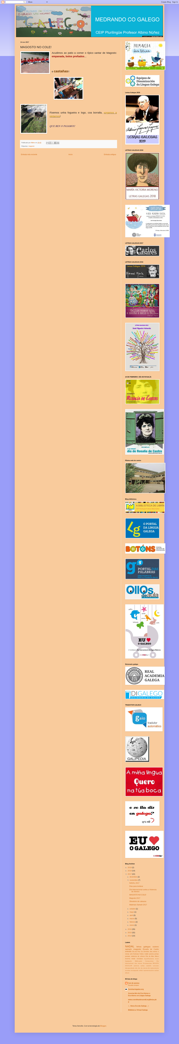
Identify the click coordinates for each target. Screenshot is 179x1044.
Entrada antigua (110, 154)
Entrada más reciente (29, 154)
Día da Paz (136, 951)
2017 (130, 874)
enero (132, 925)
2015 (130, 933)
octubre (133, 909)
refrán (141, 970)
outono (156, 946)
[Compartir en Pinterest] (58, 142)
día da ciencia (142, 968)
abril (131, 915)
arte (131, 954)
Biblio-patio (138, 961)
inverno (127, 958)
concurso (156, 965)
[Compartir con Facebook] (55, 142)
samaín (128, 949)
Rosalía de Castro (151, 949)
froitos (142, 954)
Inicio (71, 154)
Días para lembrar (136, 886)
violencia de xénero (138, 956)
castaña (148, 965)
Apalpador (128, 961)
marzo (132, 919)
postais (127, 956)
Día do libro (150, 956)
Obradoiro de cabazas (137, 901)
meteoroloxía (154, 968)
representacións (148, 970)
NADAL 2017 (134, 883)
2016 (130, 929)
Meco (157, 956)
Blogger (103, 1026)
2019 (130, 868)
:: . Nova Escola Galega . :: (138, 1006)
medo (133, 958)
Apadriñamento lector (151, 958)
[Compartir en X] (52, 142)
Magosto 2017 (134, 898)
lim (149, 968)
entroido (128, 951)
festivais (136, 954)
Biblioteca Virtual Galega (138, 1010)
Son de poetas (133, 983)
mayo (132, 912)
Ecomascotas (147, 963)
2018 (130, 871)
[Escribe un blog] (50, 142)
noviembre (134, 880)
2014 (130, 936)
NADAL (129, 946)
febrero (133, 922)
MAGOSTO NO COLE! (137, 895)
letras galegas (143, 946)
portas (156, 954)
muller (146, 954)
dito (136, 968)
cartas (142, 965)
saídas (156, 970)
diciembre (134, 877)
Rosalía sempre (133, 985)
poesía (151, 954)
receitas (127, 970)
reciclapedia (134, 970)
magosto (31, 146)
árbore (127, 973)
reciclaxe (140, 958)
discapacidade (130, 968)
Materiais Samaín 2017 (138, 905)
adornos (136, 965)
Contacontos (149, 961)
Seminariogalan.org (136, 989)
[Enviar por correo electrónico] (47, 142)
